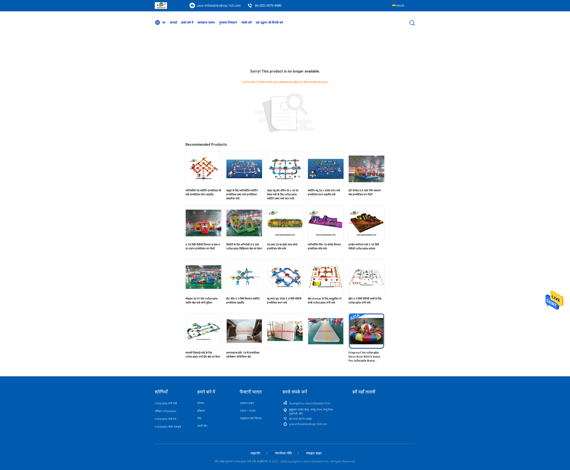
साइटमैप (255, 453)
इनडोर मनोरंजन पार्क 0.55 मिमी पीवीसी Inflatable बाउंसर (363, 246)
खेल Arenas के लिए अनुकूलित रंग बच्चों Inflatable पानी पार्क (325, 300)
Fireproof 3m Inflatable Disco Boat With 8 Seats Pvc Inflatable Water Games (364, 357)
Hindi (400, 5)
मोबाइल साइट (314, 453)
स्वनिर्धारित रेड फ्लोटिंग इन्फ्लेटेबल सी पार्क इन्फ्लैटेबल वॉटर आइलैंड (203, 192)
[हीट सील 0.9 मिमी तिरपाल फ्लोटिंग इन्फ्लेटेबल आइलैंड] (244, 293)
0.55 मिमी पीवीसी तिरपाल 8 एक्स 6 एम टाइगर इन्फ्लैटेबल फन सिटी (202, 246)
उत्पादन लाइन (247, 403)
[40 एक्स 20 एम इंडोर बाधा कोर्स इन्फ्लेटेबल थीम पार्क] (285, 239)
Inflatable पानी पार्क (166, 403)
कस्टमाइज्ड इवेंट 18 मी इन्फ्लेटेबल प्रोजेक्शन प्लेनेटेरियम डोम (242, 354)
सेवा (199, 418)
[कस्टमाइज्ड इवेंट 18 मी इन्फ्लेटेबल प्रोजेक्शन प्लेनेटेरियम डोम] (244, 347)
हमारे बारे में (187, 22)
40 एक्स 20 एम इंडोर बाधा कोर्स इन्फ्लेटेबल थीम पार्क (282, 246)
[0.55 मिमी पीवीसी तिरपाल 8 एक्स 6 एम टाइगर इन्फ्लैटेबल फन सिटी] (203, 239)
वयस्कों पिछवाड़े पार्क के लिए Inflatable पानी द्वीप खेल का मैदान (202, 354)
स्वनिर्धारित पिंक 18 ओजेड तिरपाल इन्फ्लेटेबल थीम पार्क (324, 246)
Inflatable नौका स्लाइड (168, 427)
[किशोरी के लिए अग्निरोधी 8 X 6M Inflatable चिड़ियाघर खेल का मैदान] (244, 239)
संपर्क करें (246, 22)
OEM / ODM (248, 411)
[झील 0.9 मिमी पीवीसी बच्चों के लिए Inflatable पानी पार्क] (366, 293)
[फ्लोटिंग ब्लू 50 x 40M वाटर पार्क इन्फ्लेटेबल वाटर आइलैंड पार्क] (326, 185)
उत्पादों (173, 22)
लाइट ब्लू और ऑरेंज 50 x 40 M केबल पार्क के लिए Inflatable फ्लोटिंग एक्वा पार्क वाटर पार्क (282, 194)
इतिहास (201, 411)
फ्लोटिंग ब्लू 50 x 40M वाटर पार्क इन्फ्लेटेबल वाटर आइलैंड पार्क (324, 192)
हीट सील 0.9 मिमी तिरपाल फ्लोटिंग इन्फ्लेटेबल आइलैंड (243, 300)
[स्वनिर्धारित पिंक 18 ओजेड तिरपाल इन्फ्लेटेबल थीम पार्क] (326, 239)
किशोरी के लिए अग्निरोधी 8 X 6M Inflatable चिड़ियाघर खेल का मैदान (244, 246)
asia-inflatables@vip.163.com (219, 5)
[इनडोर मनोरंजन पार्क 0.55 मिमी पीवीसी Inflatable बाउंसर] (366, 239)
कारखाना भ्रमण (206, 22)
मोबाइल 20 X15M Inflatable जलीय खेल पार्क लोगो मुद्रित (201, 300)
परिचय (200, 403)
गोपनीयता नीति (283, 453)
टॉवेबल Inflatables (165, 411)
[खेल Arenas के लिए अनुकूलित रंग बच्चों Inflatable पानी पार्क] (326, 293)
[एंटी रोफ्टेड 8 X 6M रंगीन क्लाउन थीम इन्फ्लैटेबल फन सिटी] (366, 185)
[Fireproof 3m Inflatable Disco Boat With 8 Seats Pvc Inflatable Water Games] (366, 347)
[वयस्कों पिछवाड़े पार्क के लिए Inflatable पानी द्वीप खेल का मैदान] (203, 347)
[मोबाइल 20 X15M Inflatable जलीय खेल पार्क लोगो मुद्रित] (203, 293)
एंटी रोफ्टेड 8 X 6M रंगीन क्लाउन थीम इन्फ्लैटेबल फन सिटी (364, 192)
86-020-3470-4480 (268, 5)
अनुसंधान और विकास (251, 418)
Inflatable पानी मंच (165, 419)
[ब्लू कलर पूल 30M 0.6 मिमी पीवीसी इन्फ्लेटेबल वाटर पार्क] (285, 293)
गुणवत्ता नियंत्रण (228, 22)
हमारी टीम (202, 426)
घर (163, 22)
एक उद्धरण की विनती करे (269, 22)
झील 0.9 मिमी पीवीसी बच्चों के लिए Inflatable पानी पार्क (364, 300)
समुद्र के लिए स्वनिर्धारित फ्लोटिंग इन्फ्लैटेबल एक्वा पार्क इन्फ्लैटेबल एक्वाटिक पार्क (242, 194)
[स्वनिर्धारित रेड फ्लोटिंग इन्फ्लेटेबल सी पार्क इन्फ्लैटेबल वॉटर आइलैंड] (203, 185)
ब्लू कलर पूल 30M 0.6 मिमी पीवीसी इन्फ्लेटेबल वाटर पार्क (284, 300)
